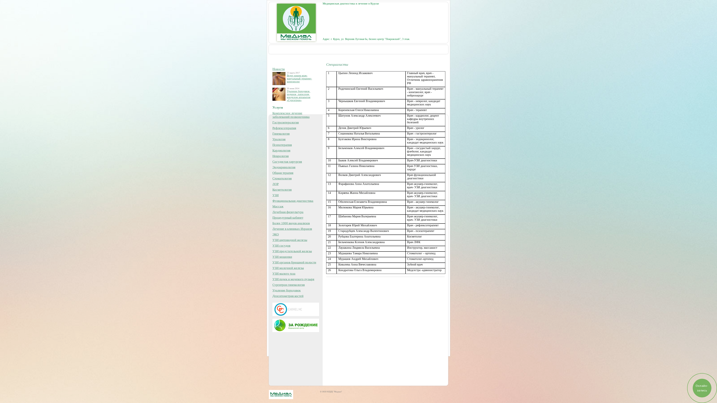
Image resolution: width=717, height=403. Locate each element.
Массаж (277, 206)
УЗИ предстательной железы (292, 251)
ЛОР (275, 184)
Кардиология (281, 150)
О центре (320, 49)
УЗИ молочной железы (288, 268)
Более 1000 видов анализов (291, 223)
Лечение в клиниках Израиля (292, 229)
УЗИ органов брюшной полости (294, 262)
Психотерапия (282, 145)
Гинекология (281, 133)
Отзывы (396, 49)
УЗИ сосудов (281, 245)
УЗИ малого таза (283, 273)
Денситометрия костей (287, 296)
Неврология (280, 156)
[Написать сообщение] (275, 62)
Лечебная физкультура (287, 212)
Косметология (282, 189)
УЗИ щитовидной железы (289, 240)
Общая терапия (282, 173)
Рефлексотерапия (284, 128)
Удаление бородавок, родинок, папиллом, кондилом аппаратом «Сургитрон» (298, 96)
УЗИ (275, 195)
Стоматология (282, 178)
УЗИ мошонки (282, 257)
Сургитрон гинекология (288, 285)
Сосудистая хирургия (287, 161)
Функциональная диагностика (292, 201)
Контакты (421, 49)
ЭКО (275, 234)
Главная (294, 49)
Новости (278, 69)
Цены (343, 49)
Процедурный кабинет (287, 217)
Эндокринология (283, 167)
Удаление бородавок (286, 290)
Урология (278, 139)
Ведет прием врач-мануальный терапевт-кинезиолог (299, 78)
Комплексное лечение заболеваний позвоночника (291, 115)
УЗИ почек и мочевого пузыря (293, 279)
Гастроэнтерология (285, 122)
